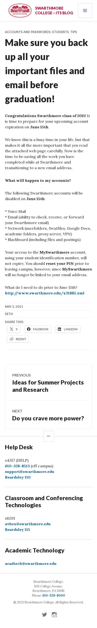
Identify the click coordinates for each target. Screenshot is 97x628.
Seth (9, 314)
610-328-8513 (17, 466)
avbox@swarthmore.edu (28, 523)
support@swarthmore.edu (29, 471)
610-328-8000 (53, 596)
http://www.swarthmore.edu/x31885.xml (44, 293)
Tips (73, 32)
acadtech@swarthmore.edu (31, 563)
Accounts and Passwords (28, 32)
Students (60, 32)
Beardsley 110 (18, 477)
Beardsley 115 (17, 529)
